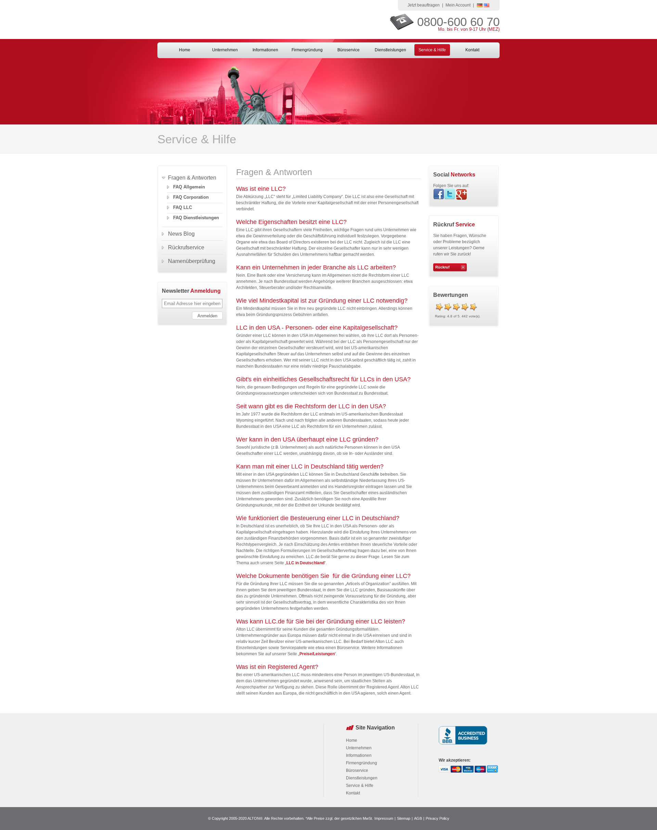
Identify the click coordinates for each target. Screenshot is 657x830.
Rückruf (442, 267)
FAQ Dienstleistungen (196, 217)
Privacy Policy (437, 818)
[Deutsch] (479, 5)
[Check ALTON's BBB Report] (463, 745)
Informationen (265, 50)
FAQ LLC (182, 207)
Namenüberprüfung (191, 261)
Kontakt (472, 50)
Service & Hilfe (432, 50)
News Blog (181, 234)
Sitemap (403, 818)
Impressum (383, 818)
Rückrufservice (186, 247)
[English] (486, 5)
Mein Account (458, 5)
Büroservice (348, 50)
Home (184, 50)
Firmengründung (307, 50)
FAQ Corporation (191, 197)
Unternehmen (225, 50)
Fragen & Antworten (192, 178)
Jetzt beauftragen (424, 5)
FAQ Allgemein (189, 186)
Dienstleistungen (390, 50)
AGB (418, 818)
